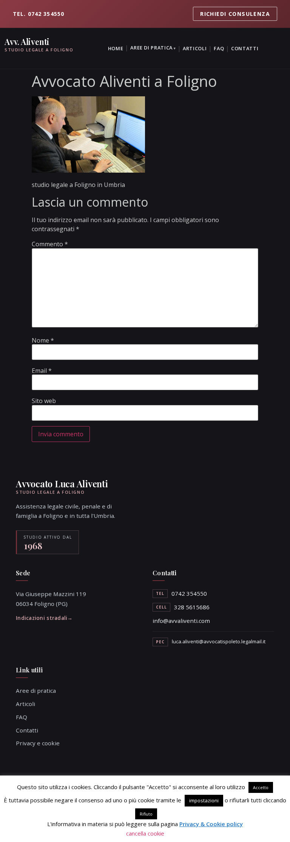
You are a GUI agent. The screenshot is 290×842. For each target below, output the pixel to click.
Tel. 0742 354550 (38, 13)
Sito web (44, 401)
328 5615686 (192, 607)
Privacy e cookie (38, 743)
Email (42, 371)
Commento (50, 244)
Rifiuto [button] (146, 814)
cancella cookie (145, 833)
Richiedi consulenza (235, 13)
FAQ (219, 48)
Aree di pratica (151, 47)
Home (115, 48)
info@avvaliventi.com (181, 620)
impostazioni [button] (204, 800)
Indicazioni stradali (41, 617)
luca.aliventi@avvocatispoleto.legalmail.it (218, 641)
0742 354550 (189, 593)
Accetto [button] (260, 787)
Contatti (244, 48)
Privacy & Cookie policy (211, 824)
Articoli (195, 48)
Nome (43, 340)
